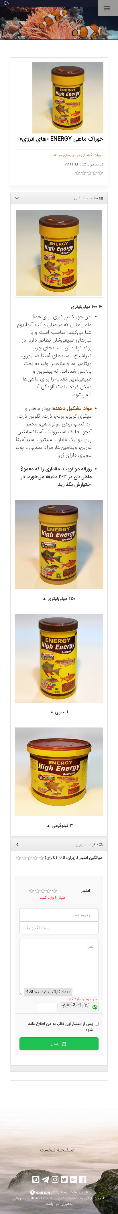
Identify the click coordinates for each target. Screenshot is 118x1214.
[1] (31, 891)
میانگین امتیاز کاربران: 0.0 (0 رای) (73, 858)
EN (6, 3)
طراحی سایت (79, 1192)
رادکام (55, 1192)
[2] (37, 891)
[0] (77, 173)
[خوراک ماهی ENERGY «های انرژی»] (59, 253)
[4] (48, 891)
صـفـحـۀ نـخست (57, 1150)
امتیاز (85, 891)
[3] (43, 891)
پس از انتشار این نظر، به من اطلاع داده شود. (60, 1027)
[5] (54, 891)
